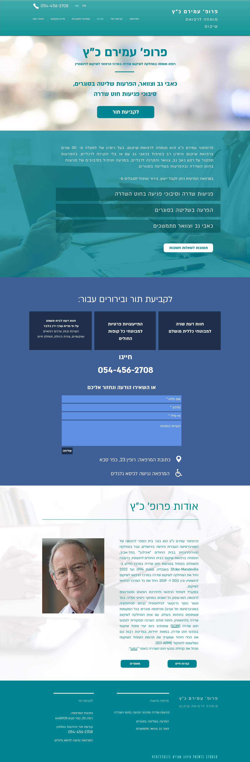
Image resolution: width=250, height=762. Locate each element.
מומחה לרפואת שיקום (198, 706)
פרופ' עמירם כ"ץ (195, 11)
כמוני (133, 648)
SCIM (175, 626)
